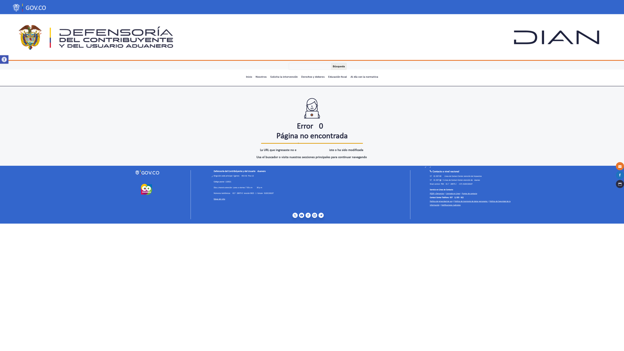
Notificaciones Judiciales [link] (451, 205)
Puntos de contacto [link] (469, 194)
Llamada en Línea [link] (453, 194)
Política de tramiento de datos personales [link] (471, 201)
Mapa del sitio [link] (219, 199)
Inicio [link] (249, 77)
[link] (4, 59)
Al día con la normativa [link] (364, 77)
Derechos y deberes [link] (313, 77)
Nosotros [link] (261, 77)
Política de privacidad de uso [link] (441, 201)
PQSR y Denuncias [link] (437, 194)
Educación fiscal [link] (337, 77)
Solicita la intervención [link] (284, 77)
